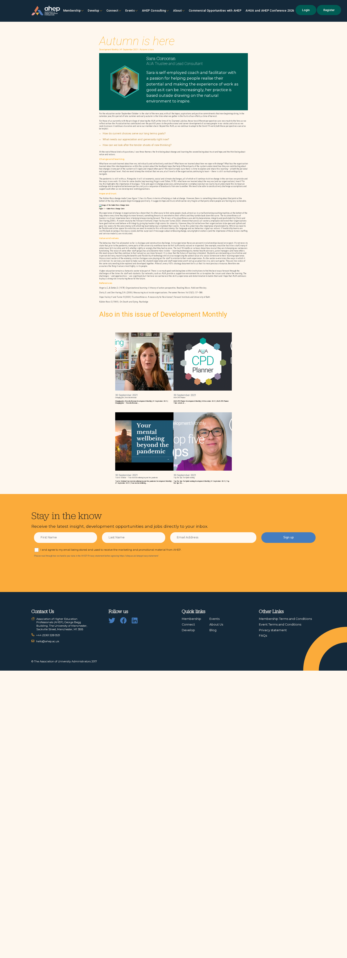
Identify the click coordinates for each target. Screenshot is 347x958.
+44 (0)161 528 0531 (48, 635)
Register (328, 10)
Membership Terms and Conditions (285, 619)
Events (130, 10)
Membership (72, 10)
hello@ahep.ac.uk (47, 641)
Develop (93, 10)
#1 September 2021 (129, 49)
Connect (188, 624)
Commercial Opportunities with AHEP (215, 10)
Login (306, 10)
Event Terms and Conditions (280, 624)
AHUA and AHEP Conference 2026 (269, 10)
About (177, 10)
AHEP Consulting (154, 10)
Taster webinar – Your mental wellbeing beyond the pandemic (136, 478)
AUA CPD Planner (180, 398)
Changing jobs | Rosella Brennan (125, 398)
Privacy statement (273, 630)
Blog (212, 630)
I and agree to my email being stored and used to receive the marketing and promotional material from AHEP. (110, 549)
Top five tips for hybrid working (184, 478)
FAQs (263, 635)
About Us (216, 624)
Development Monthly (108, 49)
